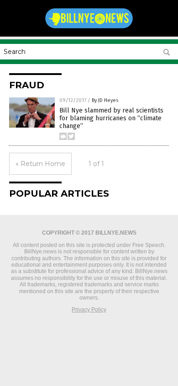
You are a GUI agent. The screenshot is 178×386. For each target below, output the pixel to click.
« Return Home (40, 164)
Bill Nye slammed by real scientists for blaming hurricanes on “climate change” (111, 118)
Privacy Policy (89, 309)
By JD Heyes (105, 100)
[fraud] (89, 28)
